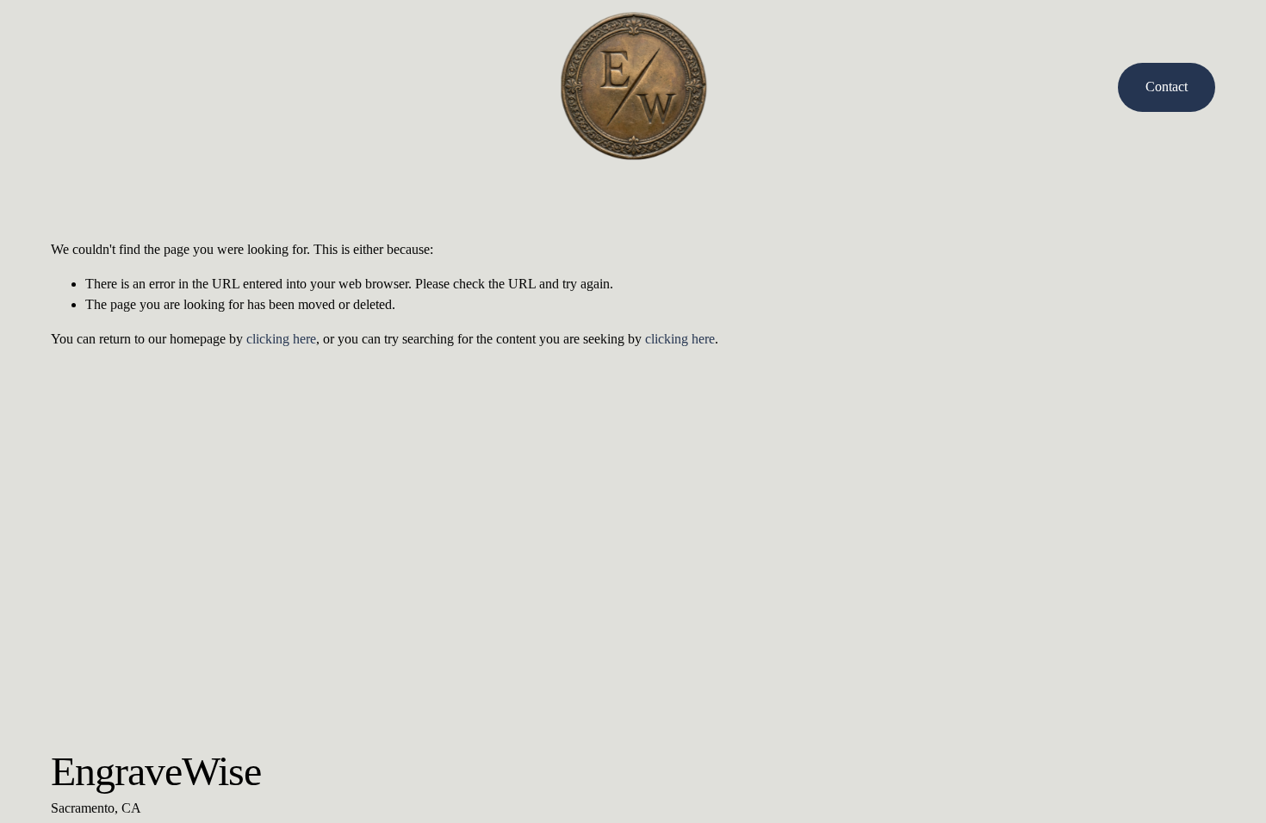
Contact (1166, 86)
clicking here (281, 338)
